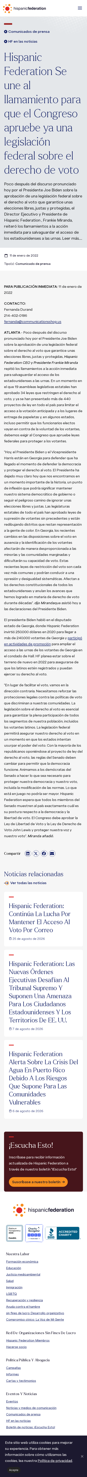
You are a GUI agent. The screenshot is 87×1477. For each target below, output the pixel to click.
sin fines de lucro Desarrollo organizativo (35, 1313)
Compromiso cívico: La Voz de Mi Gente (35, 1319)
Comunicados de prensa (23, 1414)
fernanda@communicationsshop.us (32, 321)
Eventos (12, 1401)
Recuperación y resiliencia (24, 1300)
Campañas (13, 1368)
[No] (82, 1456)
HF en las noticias (18, 1421)
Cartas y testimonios (21, 1381)
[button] (80, 8)
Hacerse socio (16, 1347)
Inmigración (14, 1287)
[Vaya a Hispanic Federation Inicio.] (33, 8)
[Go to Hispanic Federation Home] (43, 1210)
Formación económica (22, 1261)
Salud (10, 1281)
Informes (12, 1374)
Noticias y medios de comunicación (31, 1408)
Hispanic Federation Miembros (28, 1340)
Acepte (14, 1470)
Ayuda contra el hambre (23, 1307)
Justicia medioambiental (23, 1274)
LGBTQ (11, 1294)
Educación (13, 1268)
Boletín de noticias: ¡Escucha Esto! (30, 1427)
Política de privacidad (55, 1460)
